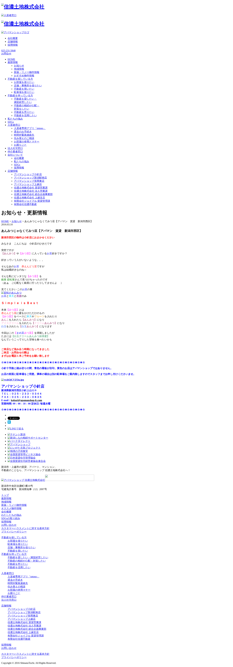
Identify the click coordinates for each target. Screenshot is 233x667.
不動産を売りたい (24, 112)
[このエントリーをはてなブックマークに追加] (9, 422)
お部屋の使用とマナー (26, 141)
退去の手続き (15, 580)
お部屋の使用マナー (19, 590)
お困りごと (20, 145)
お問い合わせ (8, 525)
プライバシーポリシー (14, 531)
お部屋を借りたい (24, 82)
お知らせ (19, 65)
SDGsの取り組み (10, 518)
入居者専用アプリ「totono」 (30, 128)
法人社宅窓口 (8, 599)
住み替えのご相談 (24, 138)
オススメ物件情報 (11, 508)
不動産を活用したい (25, 115)
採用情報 (13, 45)
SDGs (17, 164)
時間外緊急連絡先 (24, 135)
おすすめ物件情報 (24, 75)
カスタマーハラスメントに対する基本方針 (25, 528)
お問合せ (6, 53)
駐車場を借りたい (24, 92)
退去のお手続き (23, 131)
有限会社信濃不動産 (25, 204)
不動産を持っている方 (14, 554)
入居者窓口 (7, 573)
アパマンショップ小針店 (28, 174)
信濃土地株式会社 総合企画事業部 (33, 194)
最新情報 (6, 498)
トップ (5, 495)
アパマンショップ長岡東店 (29, 181)
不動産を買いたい (24, 89)
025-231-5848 (8, 50)
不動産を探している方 (14, 537)
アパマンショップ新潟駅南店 (30, 177)
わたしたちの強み (11, 515)
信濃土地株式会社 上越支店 (29, 197)
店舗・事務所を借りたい (28, 85)
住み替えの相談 (16, 586)
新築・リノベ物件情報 (26, 72)
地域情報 (19, 69)
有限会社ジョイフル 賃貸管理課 (32, 201)
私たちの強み (21, 161)
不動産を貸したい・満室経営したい (28, 557)
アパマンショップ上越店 (28, 184)
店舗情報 (13, 41)
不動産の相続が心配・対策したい (27, 560)
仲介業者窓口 (8, 596)
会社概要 (13, 38)
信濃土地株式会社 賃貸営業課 (31, 187)
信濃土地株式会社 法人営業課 (31, 191)
